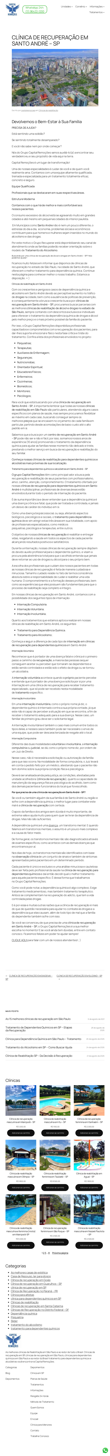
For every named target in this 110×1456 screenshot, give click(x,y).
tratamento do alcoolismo (26, 1325)
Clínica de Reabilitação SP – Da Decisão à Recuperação (39, 1055)
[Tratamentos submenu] (103, 12)
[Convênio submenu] (86, 6)
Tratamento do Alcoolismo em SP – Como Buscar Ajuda (39, 1047)
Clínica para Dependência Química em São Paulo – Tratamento (43, 1039)
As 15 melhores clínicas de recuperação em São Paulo (38, 1018)
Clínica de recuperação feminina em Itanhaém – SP (89, 1120)
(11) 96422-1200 (34, 11)
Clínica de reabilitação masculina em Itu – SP (55, 1120)
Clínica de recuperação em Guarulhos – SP (36, 1284)
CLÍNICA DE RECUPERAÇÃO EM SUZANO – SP (79, 975)
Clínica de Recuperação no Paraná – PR (34, 1291)
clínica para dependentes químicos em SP (36, 1298)
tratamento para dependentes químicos (35, 1328)
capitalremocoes (28, 110)
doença (53, 825)
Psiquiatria (17, 1317)
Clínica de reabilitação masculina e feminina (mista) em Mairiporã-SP (21, 1231)
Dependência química (24, 1313)
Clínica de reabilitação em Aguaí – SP (89, 1175)
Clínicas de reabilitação (48, 110)
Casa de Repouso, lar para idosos (31, 1276)
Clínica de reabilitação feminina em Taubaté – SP (55, 1175)
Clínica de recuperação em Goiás (30, 1280)
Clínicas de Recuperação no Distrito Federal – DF (40, 1310)
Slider (14, 1321)
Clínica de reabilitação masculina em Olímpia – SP (21, 1175)
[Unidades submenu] (72, 6)
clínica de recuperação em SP (28, 1287)
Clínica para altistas (22, 1295)
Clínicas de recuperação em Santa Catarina (37, 1306)
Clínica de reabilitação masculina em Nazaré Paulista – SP (89, 1231)
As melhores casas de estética (29, 1272)
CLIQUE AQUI (19, 940)
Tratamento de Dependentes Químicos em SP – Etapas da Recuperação (39, 1029)
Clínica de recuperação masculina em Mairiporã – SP (21, 1120)
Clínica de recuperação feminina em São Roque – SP (55, 1230)
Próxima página (60, 1252)
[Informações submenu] (103, 6)
